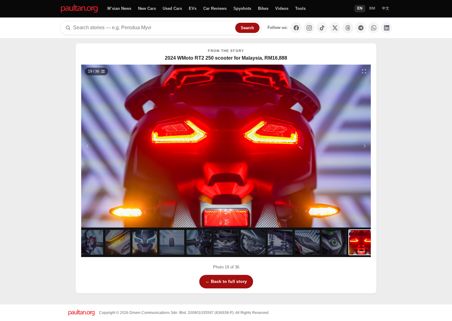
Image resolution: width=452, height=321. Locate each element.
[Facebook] (296, 27)
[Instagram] (309, 27)
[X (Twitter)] (334, 27)
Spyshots (242, 8)
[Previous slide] (117, 146)
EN (360, 8)
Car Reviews (215, 8)
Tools (300, 8)
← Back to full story (226, 281)
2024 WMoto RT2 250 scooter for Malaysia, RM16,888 (226, 58)
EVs (192, 8)
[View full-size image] (364, 71)
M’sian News (119, 8)
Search (247, 28)
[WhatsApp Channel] (373, 27)
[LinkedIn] (386, 27)
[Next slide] (335, 146)
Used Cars (172, 8)
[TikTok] (321, 27)
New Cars (147, 8)
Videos (281, 8)
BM (372, 8)
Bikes (263, 8)
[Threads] (347, 27)
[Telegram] (360, 27)
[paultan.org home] (79, 9)
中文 (385, 8)
